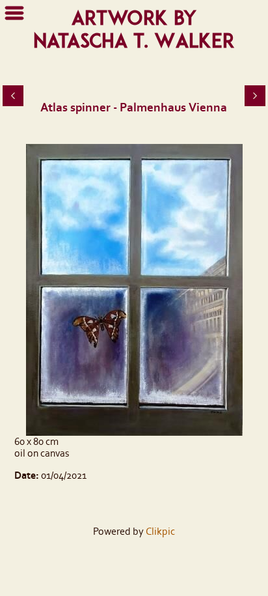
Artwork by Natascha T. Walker (134, 29)
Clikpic (160, 531)
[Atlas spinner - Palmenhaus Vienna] (133, 290)
